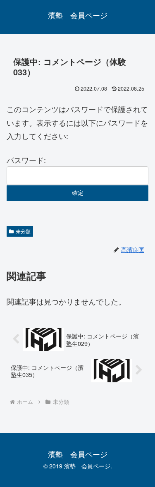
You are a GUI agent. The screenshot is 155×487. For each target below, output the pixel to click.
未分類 (23, 231)
